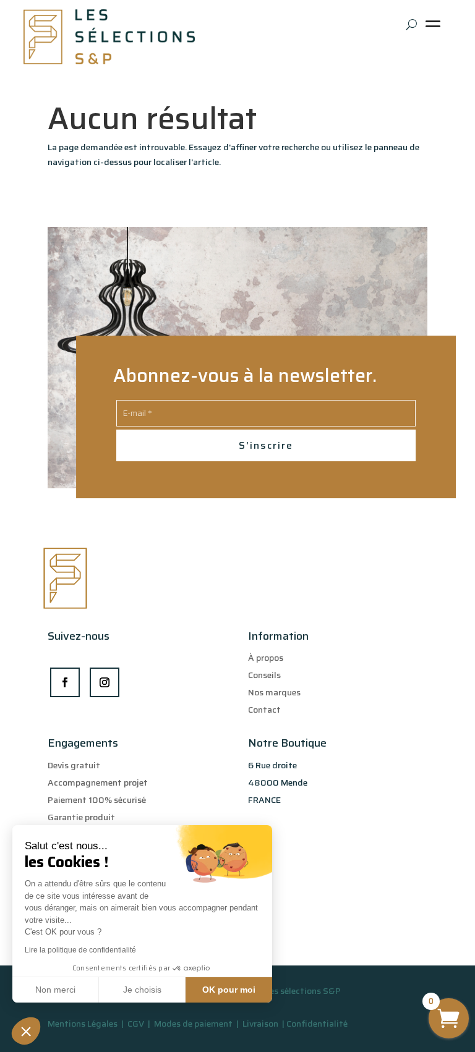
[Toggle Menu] (435, 28)
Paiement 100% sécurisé (97, 800)
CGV (136, 1023)
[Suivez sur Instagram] (104, 682)
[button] (26, 1031)
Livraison (261, 1023)
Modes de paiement (193, 1023)
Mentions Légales (83, 1023)
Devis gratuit (74, 765)
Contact (264, 709)
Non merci (55, 990)
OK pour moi (228, 990)
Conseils (264, 675)
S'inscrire (266, 445)
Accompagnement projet (98, 782)
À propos (265, 657)
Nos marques (274, 692)
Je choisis (142, 990)
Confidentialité (317, 1023)
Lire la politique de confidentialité (80, 950)
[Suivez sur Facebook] (65, 682)
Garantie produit (81, 817)
